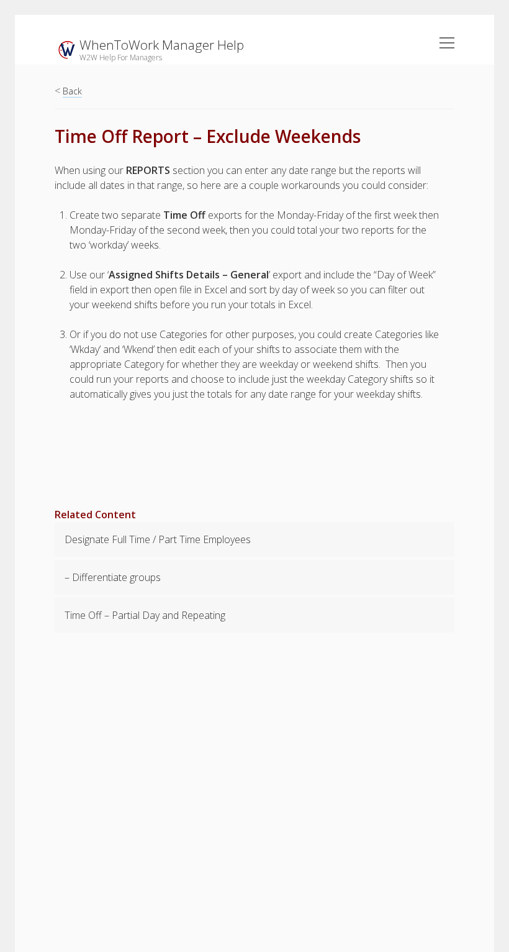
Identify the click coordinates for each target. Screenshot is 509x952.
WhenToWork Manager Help (161, 44)
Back (72, 91)
